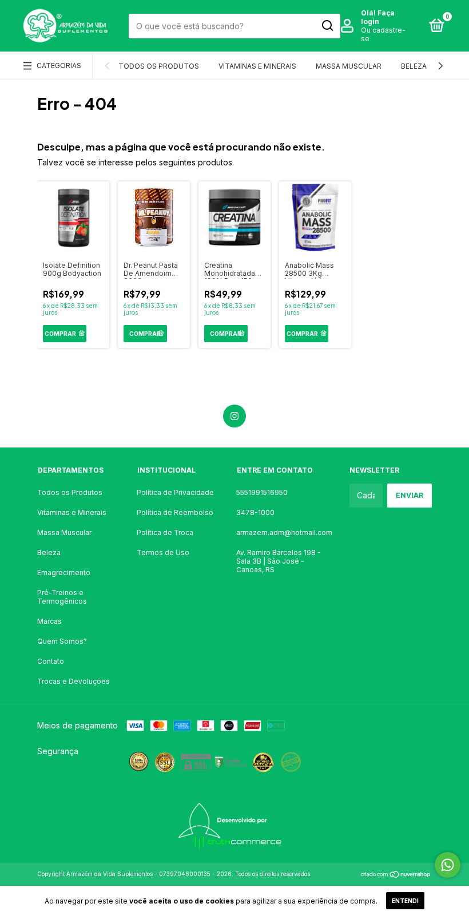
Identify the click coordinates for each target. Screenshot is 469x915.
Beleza (414, 66)
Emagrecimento (63, 572)
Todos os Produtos (158, 66)
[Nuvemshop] (396, 875)
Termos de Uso (163, 552)
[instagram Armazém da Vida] (234, 416)
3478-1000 (255, 512)
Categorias (59, 65)
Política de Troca (165, 532)
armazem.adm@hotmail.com (284, 532)
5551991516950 (262, 492)
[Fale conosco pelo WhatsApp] (447, 865)
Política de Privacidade (175, 492)
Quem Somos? (62, 641)
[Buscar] (326, 25)
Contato (50, 661)
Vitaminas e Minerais (257, 66)
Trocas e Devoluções (73, 681)
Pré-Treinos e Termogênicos (62, 596)
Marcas (49, 621)
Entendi (405, 900)
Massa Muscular (348, 66)
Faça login (378, 17)
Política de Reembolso (175, 512)
